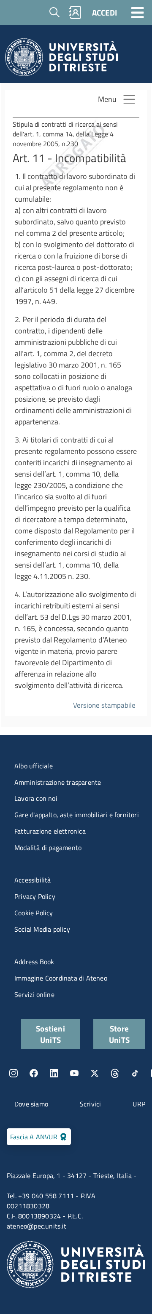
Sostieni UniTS (50, 1034)
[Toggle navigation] (137, 12)
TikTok (135, 1073)
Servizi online (34, 994)
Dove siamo (31, 1104)
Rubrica (75, 12)
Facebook (34, 1073)
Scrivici (90, 1104)
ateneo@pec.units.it (36, 1226)
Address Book (34, 962)
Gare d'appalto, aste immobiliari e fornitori (76, 815)
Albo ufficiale (33, 766)
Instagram (13, 1073)
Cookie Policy (33, 913)
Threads (115, 1073)
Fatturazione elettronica (50, 831)
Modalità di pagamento (47, 847)
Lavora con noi (35, 798)
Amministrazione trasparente (57, 782)
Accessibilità (32, 880)
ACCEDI (104, 12)
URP (139, 1104)
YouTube (74, 1073)
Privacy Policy (34, 896)
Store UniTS (119, 1034)
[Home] (61, 59)
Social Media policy (42, 929)
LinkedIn (54, 1073)
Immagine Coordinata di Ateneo (60, 978)
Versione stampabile (104, 705)
